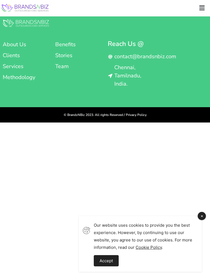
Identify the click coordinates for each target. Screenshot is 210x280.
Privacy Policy (136, 115)
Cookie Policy (149, 247)
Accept (106, 260)
